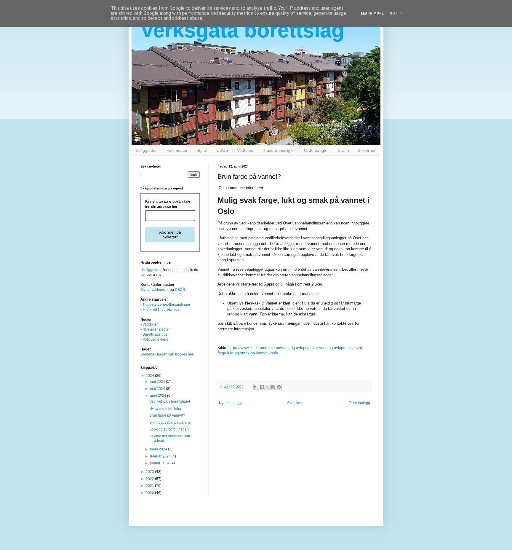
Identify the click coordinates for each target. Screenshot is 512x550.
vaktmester (160, 290)
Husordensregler (279, 150)
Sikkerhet (366, 150)
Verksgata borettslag (242, 30)
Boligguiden (147, 150)
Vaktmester (177, 150)
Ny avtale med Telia (165, 408)
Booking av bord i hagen (169, 429)
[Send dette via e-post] (256, 387)
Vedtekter (246, 150)
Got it (396, 13)
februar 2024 (161, 456)
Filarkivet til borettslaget (161, 309)
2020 (150, 493)
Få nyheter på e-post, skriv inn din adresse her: (167, 204)
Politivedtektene (155, 339)
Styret (201, 150)
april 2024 (158, 395)
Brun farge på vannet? (167, 415)
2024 (150, 376)
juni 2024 (158, 382)
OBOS (222, 150)
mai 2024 (158, 389)
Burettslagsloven (156, 334)
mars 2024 (159, 449)
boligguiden (151, 270)
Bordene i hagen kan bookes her (166, 354)
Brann (343, 150)
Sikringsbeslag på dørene (170, 422)
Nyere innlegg (230, 403)
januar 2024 (160, 463)
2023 (150, 472)
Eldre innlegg (359, 403)
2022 (150, 479)
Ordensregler (316, 150)
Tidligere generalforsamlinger (166, 304)
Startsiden (295, 403)
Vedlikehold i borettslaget (169, 401)
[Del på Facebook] (273, 387)
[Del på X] (268, 387)
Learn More (372, 13)
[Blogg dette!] (262, 387)
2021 (150, 486)
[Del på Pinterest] (279, 387)
